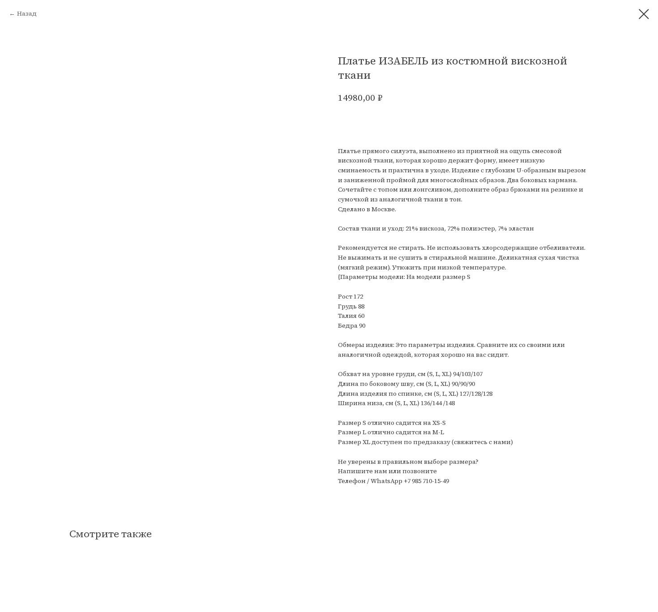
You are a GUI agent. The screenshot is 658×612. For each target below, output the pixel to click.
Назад (27, 13)
